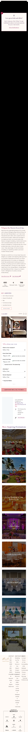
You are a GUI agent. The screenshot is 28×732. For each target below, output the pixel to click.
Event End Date (7, 359)
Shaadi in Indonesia (17, 704)
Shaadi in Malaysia (17, 692)
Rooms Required (7, 374)
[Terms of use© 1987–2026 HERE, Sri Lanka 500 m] (7, 410)
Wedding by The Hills (17, 660)
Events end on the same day (12, 364)
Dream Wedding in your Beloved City (17, 674)
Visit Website (21, 417)
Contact (24, 658)
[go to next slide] (26, 314)
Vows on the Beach (17, 666)
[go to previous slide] (23, 314)
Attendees (6, 369)
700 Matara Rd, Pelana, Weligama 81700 (22, 411)
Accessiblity (25, 664)
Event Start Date (7, 353)
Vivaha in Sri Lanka (17, 686)
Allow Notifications (14, 27)
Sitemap (24, 676)
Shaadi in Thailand (17, 698)
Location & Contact (19, 400)
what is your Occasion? (9, 347)
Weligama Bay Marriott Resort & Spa (12, 228)
